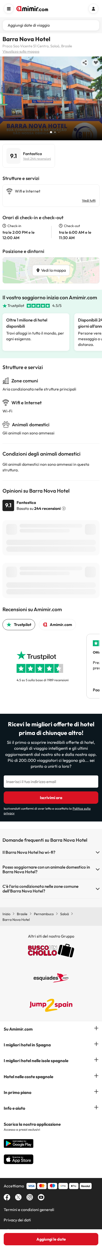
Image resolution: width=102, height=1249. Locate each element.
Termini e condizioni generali (29, 1209)
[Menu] (9, 9)
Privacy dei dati (17, 1219)
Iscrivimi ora (51, 797)
